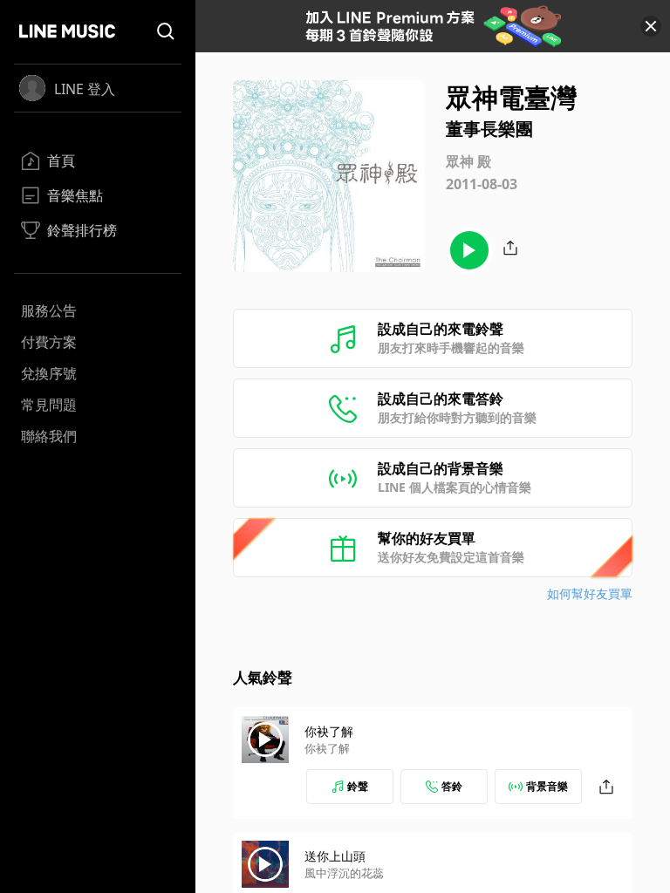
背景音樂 (547, 786)
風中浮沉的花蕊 (344, 873)
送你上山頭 (335, 856)
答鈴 (451, 786)
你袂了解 (328, 731)
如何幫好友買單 (589, 593)
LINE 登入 (84, 89)
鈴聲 (357, 786)
